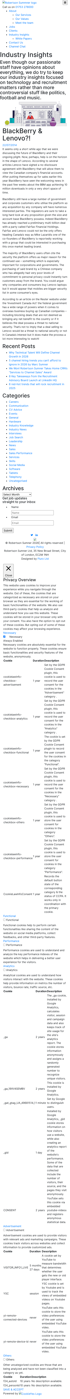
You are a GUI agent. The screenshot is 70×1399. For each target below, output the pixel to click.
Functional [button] (9, 916)
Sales (12, 449)
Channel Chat (17, 46)
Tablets (13, 473)
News (12, 445)
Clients (13, 30)
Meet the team (24, 22)
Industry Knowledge (21, 425)
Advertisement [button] (12, 1226)
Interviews (15, 433)
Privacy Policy (35, 546)
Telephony (15, 476)
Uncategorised (18, 480)
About (12, 11)
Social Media (17, 465)
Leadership (15, 441)
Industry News (18, 429)
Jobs (12, 26)
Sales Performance (20, 453)
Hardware (15, 421)
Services (14, 457)
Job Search (16, 437)
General (13, 417)
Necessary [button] (9, 632)
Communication (18, 405)
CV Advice (15, 409)
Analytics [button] (8, 966)
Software (14, 469)
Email (14, 517)
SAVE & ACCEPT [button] (13, 1389)
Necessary (15, 636)
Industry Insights (19, 34)
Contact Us (16, 42)
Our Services (23, 14)
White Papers (23, 38)
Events (13, 413)
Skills (12, 461)
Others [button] (7, 1355)
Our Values (22, 18)
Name (15, 507)
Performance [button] (11, 941)
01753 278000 (24, 7)
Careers (14, 401)
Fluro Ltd (43, 558)
